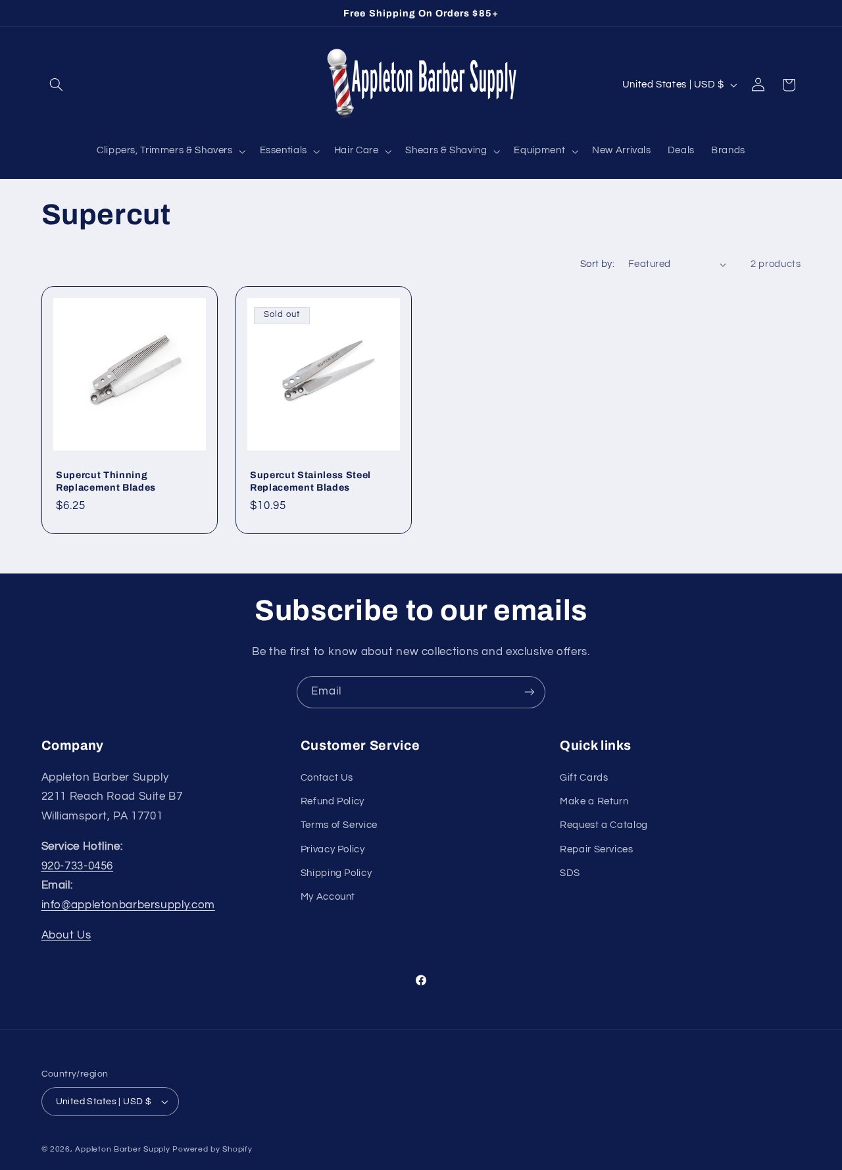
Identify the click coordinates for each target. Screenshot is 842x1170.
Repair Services (596, 849)
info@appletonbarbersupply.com (128, 905)
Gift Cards (584, 778)
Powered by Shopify (212, 1149)
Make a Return (594, 801)
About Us (66, 935)
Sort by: (597, 264)
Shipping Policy (336, 873)
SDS (570, 873)
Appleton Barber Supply (122, 1149)
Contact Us (327, 778)
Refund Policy (332, 801)
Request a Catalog (604, 825)
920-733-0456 (77, 866)
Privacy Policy (333, 849)
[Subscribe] (529, 692)
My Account (328, 897)
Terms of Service (339, 825)
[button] (56, 85)
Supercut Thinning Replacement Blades (106, 481)
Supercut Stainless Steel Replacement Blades (310, 481)
